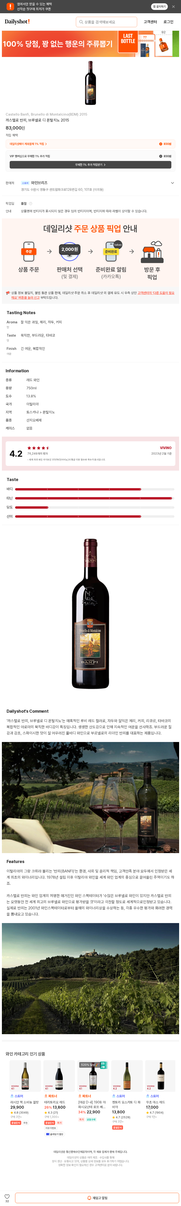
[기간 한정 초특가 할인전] (90, 43)
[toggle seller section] (172, 183)
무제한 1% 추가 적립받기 (88, 164)
